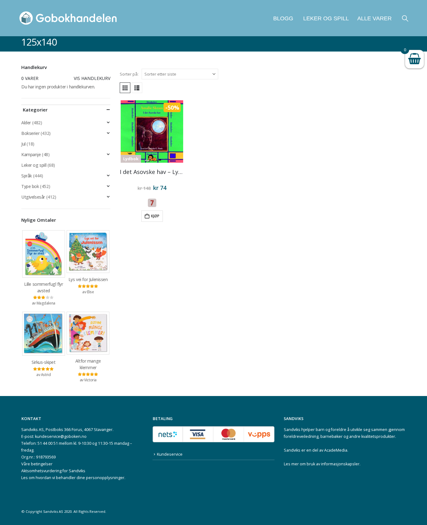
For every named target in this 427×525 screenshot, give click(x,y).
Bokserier (30, 133)
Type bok (30, 186)
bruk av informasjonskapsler (333, 464)
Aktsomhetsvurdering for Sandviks (53, 470)
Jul (23, 144)
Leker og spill (325, 18)
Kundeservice (170, 454)
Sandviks (292, 429)
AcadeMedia (335, 450)
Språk (26, 176)
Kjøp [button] (155, 216)
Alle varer (374, 18)
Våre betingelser (37, 464)
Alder (26, 123)
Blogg (283, 18)
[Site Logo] (68, 18)
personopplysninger (105, 477)
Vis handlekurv (92, 78)
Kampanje (31, 154)
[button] (405, 18)
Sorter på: (129, 74)
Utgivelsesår (33, 197)
